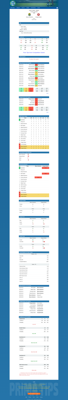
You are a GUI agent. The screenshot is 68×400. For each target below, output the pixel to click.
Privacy (30, 397)
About (37, 397)
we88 (34, 381)
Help (26, 397)
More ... (48, 93)
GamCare (41, 390)
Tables (18, 7)
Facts (23, 7)
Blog (39, 7)
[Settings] (57, 8)
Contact (41, 397)
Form (28, 7)
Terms (34, 397)
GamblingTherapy (35, 390)
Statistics (33, 7)
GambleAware (27, 390)
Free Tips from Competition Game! (34, 52)
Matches (13, 7)
